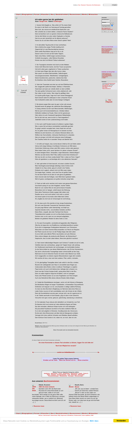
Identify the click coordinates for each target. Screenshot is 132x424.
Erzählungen (58, 21)
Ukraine (40, 415)
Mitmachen (93, 14)
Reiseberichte (63, 375)
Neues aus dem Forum (107, 46)
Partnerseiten (77, 415)
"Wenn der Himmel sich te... (68, 360)
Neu (79, 5)
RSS (92, 415)
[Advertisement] (66, 366)
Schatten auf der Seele (50, 360)
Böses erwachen (83, 360)
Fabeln (80, 373)
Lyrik (68, 374)
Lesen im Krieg (105, 51)
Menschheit (105, 76)
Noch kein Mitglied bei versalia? (66, 345)
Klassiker (45, 14)
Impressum (64, 415)
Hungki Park (43, 21)
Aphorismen (54, 373)
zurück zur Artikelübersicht (65, 352)
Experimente (74, 373)
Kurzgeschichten (61, 374)
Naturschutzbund (107, 88)
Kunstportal (105, 85)
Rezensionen (75, 14)
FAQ (59, 415)
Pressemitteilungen (53, 375)
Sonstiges (71, 375)
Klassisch (83, 5)
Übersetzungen (79, 375)
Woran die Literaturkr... (107, 48)
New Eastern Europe (107, 86)
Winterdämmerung (107, 73)
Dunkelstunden (111, 83)
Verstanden (121, 420)
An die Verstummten (107, 75)
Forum (36, 14)
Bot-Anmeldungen (106, 50)
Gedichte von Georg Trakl (108, 71)
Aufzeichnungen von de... (108, 52)
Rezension (89, 5)
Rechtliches (71, 415)
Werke (84, 14)
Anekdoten (47, 373)
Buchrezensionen (51, 381)
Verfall (104, 77)
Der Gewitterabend (107, 74)
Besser (77, 387)
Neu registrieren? (106, 28)
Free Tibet (105, 87)
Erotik (60, 373)
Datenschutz (54, 415)
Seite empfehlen (86, 415)
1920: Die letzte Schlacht (46, 387)
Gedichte (107, 84)
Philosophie (81, 374)
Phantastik (74, 374)
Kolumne (53, 374)
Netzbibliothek (62, 14)
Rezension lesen (39, 406)
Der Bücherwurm (96, 5)
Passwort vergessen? (107, 29)
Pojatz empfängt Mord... (107, 49)
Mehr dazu (94, 421)
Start (18, 14)
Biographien (27, 14)
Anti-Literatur (46, 415)
